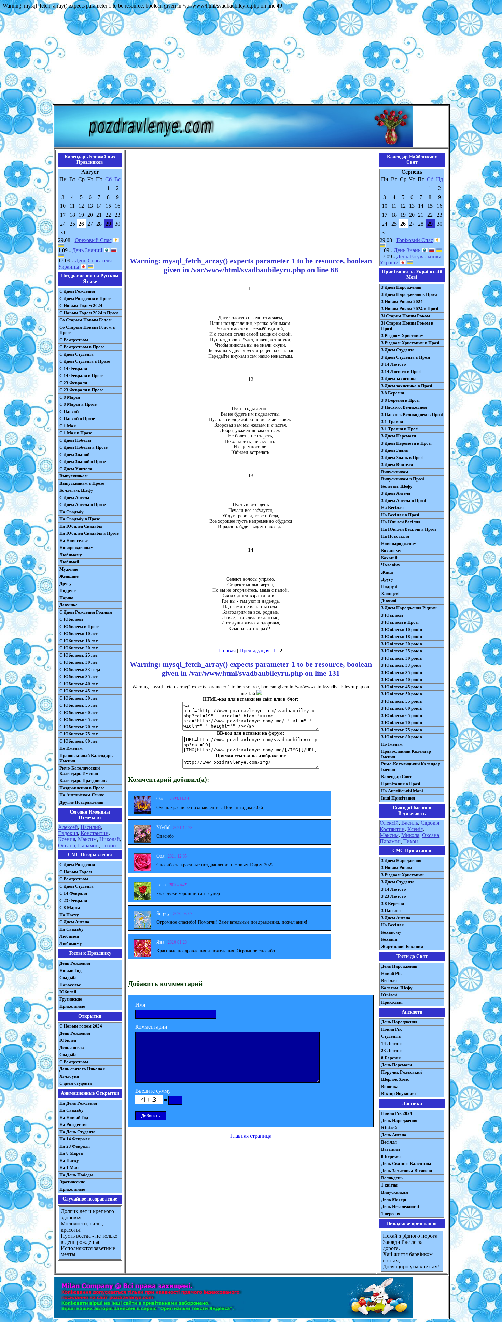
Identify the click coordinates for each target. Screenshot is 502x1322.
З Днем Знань (394, 450)
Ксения (66, 839)
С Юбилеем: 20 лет (78, 647)
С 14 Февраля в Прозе (81, 375)
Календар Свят (396, 776)
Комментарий (151, 1027)
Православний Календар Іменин (406, 754)
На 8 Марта (71, 1153)
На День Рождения (78, 1103)
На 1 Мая (69, 1167)
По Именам (71, 748)
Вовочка (390, 1086)
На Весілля (392, 507)
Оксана (66, 845)
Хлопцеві (390, 593)
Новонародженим (399, 543)
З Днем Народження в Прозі (409, 294)
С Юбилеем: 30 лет (78, 662)
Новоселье (70, 984)
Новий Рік (391, 973)
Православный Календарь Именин (86, 758)
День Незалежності (400, 1206)
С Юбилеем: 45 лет (78, 690)
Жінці (387, 572)
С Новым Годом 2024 (80, 305)
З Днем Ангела (395, 493)
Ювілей (389, 994)
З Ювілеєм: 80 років (401, 736)
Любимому (70, 554)
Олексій (389, 823)
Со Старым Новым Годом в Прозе (87, 330)
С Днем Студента (76, 354)
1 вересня (390, 1213)
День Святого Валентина (406, 1163)
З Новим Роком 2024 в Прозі (409, 308)
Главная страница (250, 1136)
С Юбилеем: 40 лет (78, 683)
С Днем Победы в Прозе (83, 447)
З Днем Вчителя (397, 464)
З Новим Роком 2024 (402, 301)
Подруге (67, 590)
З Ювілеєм (392, 615)
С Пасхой (69, 411)
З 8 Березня (392, 393)
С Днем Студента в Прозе (84, 361)
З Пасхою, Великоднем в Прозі (412, 414)
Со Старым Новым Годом (85, 319)
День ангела (71, 1047)
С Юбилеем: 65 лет (78, 719)
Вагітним (390, 1149)
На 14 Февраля (74, 1138)
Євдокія (430, 823)
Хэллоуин (69, 1076)
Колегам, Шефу (397, 486)
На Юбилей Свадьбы (80, 526)
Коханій (389, 557)
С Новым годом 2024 (80, 1026)
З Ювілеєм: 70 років (401, 722)
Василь (409, 823)
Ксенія (415, 829)
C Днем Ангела (74, 921)
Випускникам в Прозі (402, 479)
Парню (66, 597)
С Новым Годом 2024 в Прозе (89, 312)
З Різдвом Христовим (402, 335)
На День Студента (77, 1131)
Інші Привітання (398, 798)
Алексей (68, 827)
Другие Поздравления (81, 802)
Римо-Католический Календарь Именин (79, 770)
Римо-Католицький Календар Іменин (410, 766)
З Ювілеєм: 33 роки (401, 665)
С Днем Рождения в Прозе (85, 298)
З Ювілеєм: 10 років (401, 629)
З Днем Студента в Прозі (405, 357)
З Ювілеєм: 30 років (401, 658)
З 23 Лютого (393, 896)
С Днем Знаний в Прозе (82, 461)
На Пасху (69, 914)
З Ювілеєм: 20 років (401, 643)
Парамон (88, 845)
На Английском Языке (81, 794)
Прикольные (72, 1006)
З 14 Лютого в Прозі (401, 371)
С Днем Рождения (77, 291)
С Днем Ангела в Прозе (82, 504)
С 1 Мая (67, 425)
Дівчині (388, 600)
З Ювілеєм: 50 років (401, 693)
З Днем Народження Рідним (409, 607)
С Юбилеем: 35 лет (78, 676)
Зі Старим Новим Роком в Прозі (407, 325)
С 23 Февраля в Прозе (81, 389)
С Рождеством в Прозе (81, 346)
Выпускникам (73, 475)
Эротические (72, 1181)
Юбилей (67, 991)
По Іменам (392, 744)
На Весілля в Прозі (400, 514)
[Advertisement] (251, 56)
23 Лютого (392, 1050)
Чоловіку (390, 564)
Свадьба (68, 977)
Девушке (68, 604)
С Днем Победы (75, 440)
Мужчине (68, 569)
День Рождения (74, 963)
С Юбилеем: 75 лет (78, 733)
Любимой (69, 561)
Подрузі (389, 586)
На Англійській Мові (402, 790)
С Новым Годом (75, 871)
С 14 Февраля (73, 368)
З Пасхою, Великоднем (404, 407)
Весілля (389, 980)
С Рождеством (73, 339)
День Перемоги (396, 1064)
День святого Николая (82, 1069)
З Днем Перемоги (398, 436)
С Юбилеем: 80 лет (78, 741)
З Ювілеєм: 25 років (401, 650)
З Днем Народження (401, 287)
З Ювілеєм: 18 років (401, 636)
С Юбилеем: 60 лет (78, 712)
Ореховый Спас (93, 240)
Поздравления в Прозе (81, 787)
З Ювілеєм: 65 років (401, 715)
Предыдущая (254, 650)
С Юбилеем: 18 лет (78, 640)
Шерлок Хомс (395, 1079)
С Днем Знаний (74, 454)
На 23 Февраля (74, 1146)
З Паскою (391, 910)
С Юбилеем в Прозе (79, 626)
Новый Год (70, 970)
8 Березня (391, 1057)
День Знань (407, 250)
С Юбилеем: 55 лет (78, 705)
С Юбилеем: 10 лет (78, 633)
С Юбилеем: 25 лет (78, 655)
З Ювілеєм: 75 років (401, 729)
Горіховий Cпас (414, 240)
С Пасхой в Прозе (77, 418)
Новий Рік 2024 (396, 1113)
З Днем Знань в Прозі (402, 457)
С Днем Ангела (74, 497)
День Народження (399, 966)
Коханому (391, 550)
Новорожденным (76, 547)
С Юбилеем (71, 619)
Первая (227, 650)
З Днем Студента (398, 350)
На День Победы (76, 1174)
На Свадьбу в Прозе (79, 518)
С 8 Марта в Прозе (78, 404)
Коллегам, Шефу (76, 490)
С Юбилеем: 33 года (79, 669)
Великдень (392, 1177)
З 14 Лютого (393, 364)
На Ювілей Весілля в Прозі (408, 529)
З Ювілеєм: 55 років (401, 701)
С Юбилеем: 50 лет (78, 698)
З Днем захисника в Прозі (406, 385)
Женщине (69, 576)
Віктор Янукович (398, 1093)
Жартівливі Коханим (402, 946)
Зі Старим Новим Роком (405, 315)
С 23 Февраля (73, 382)
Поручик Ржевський (401, 1072)
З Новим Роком (396, 867)
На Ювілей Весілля (400, 522)
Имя (140, 1005)
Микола (410, 835)
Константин (95, 833)
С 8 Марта (69, 397)
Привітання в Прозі (400, 783)
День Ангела (393, 1134)
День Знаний (87, 250)
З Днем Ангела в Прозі (403, 500)
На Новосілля (395, 536)
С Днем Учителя (75, 468)
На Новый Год (73, 1117)
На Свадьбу (71, 511)
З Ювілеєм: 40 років (401, 679)
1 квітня (389, 1185)
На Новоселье (73, 540)
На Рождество (73, 1124)
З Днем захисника (399, 378)
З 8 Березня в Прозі (400, 400)
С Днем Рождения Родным (85, 612)
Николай (109, 839)
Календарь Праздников (83, 780)
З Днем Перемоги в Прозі (406, 443)
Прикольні (392, 1002)
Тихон (108, 845)
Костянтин (392, 829)
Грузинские (70, 999)
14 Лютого (392, 1043)
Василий (91, 827)
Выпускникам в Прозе (81, 483)
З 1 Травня (392, 421)
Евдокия (68, 833)
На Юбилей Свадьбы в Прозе (89, 533)
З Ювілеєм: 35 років (401, 672)
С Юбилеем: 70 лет (78, 726)
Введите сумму (153, 1091)
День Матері (393, 1199)
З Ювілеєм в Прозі (400, 622)
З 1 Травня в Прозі (400, 428)
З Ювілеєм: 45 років (401, 686)
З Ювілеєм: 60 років (401, 708)
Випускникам (394, 471)
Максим (87, 839)
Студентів (391, 1036)
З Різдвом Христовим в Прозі (410, 342)
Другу (65, 583)
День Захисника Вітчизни (406, 1170)
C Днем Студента (76, 886)
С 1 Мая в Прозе (75, 432)
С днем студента (75, 1083)
